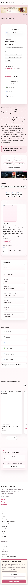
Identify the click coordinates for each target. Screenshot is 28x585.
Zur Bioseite (7, 241)
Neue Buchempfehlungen (8, 521)
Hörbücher (4, 526)
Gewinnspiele (5, 519)
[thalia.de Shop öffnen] (14, 92)
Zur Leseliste (15, 29)
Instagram (4, 502)
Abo (3, 539)
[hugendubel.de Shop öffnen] (14, 359)
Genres (3, 531)
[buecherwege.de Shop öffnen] (14, 354)
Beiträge (4, 516)
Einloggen (14, 466)
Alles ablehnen (14, 578)
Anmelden (4, 546)
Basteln (10, 160)
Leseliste (4, 544)
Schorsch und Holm (10, 68)
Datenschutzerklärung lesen (9, 571)
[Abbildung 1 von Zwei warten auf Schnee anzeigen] (8, 194)
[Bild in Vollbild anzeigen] (14, 187)
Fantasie (18, 160)
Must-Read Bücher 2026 (8, 524)
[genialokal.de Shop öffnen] (14, 348)
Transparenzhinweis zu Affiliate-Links (11, 366)
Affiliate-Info (13, 83)
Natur (8, 60)
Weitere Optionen (13, 100)
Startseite (4, 18)
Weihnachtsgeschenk (14, 167)
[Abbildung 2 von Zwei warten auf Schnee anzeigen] (14, 194)
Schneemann (20, 163)
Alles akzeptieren (14, 581)
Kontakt (4, 559)
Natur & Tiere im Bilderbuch (14, 54)
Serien (3, 534)
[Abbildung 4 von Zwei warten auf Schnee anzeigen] (19, 194)
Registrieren (5, 549)
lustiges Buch (9, 163)
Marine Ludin (7, 316)
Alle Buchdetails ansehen (12, 71)
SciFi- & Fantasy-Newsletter (9, 556)
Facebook (4, 504)
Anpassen (14, 574)
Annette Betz (7, 302)
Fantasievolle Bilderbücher (14, 57)
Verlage (4, 536)
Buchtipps (11, 18)
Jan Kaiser (8, 39)
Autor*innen (5, 529)
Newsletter (4, 554)
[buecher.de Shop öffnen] (14, 87)
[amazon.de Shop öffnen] (14, 96)
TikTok (3, 499)
